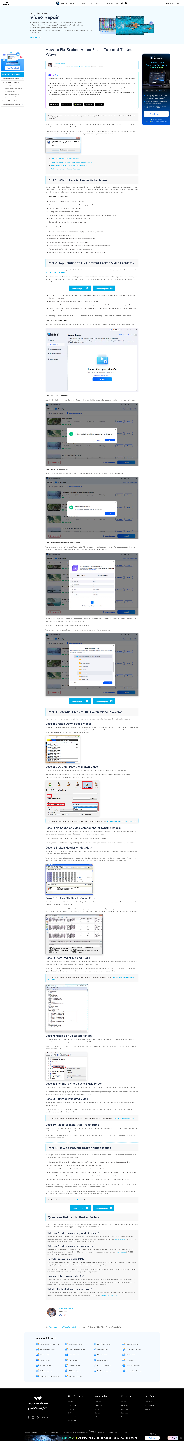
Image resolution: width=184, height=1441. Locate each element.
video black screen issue (68, 205)
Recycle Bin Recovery (76, 1344)
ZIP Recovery (130, 1355)
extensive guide (119, 1239)
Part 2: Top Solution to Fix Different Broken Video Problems (71, 162)
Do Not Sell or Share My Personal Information (75, 1432)
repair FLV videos (77, 1200)
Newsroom (98, 1405)
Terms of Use (54, 1432)
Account (147, 1409)
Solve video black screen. (11, 94)
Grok (100, 104)
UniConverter (72, 1405)
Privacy (44, 1432)
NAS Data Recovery (104, 1365)
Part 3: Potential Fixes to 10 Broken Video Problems (69, 165)
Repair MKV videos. (10, 91)
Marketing (124, 1405)
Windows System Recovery (49, 1376)
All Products (72, 1420)
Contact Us (148, 1401)
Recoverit (71, 1409)
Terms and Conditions (30, 1432)
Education (98, 1417)
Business (124, 1417)
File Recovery (130, 1360)
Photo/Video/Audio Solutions (80, 67)
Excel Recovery (74, 1360)
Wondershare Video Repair (56, 272)
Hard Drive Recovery (104, 1371)
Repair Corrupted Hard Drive (49, 1344)
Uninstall (124, 1432)
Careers (97, 1413)
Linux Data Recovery (133, 1365)
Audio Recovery (102, 1360)
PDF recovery (44, 1355)
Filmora (70, 1401)
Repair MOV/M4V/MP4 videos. (13, 88)
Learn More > (35, 37)
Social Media (125, 1409)
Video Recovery (45, 1365)
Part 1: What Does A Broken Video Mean (65, 159)
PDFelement (72, 1417)
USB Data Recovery (76, 1371)
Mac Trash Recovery (104, 1344)
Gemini (79, 104)
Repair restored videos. (11, 97)
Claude (90, 104)
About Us (98, 1401)
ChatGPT (55, 104)
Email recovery (74, 1355)
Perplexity (68, 104)
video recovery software (108, 1295)
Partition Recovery (46, 1371)
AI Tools (123, 1401)
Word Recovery (45, 1360)
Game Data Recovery (47, 1349)
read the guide (121, 1252)
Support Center (149, 1405)
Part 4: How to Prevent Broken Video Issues (66, 169)
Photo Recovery (74, 1365)
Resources (109, 3)
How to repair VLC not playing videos (121, 821)
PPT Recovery (102, 1355)
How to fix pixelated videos (124, 1118)
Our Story (98, 1409)
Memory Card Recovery (134, 1371)
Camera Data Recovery (77, 1349)
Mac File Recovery (132, 1344)
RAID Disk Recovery (76, 1376)
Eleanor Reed (59, 64)
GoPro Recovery (103, 1349)
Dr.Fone (70, 1413)
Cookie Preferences (98, 1432)
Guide (117, 3)
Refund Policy (113, 1432)
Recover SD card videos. (11, 86)
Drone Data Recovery (133, 1349)
